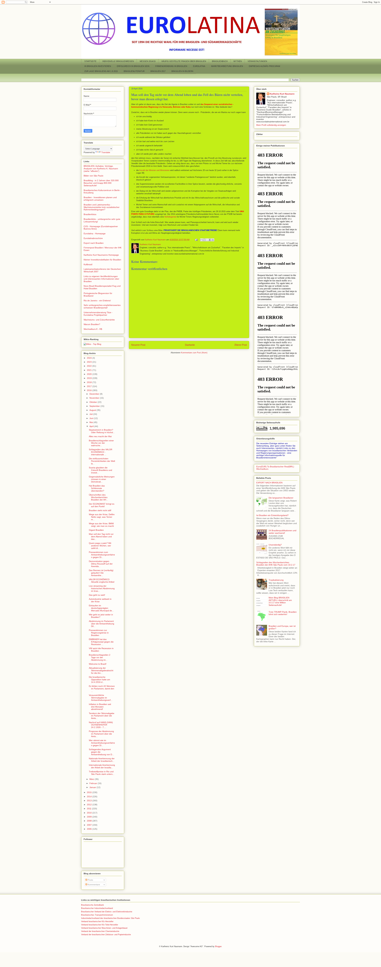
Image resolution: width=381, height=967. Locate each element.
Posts (90, 880)
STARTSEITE (90, 61)
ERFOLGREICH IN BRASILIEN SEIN (133, 66)
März (92, 779)
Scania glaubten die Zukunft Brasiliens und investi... (100, 470)
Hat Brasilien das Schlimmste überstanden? (97, 488)
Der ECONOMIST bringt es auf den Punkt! (101, 505)
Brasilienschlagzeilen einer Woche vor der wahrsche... (101, 443)
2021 (89, 370)
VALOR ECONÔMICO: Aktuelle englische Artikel (101, 580)
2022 (89, 366)
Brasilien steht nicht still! (100, 510)
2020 (89, 374)
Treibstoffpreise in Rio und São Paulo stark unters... (101, 772)
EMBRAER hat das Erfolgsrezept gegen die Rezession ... (101, 642)
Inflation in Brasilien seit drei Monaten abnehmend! (100, 706)
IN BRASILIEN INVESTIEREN (97, 66)
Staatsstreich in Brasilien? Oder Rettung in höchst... (102, 431)
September (94, 406)
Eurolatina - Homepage (95, 233)
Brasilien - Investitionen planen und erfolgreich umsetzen (100, 198)
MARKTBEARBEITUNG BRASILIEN (227, 66)
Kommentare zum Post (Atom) (194, 353)
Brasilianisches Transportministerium (97, 915)
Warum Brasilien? (92, 324)
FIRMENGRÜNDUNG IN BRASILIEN (171, 66)
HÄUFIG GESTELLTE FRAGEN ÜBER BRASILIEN (183, 61)
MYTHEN (238, 61)
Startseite (190, 345)
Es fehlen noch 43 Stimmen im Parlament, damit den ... (102, 688)
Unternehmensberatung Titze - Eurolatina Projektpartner (98, 313)
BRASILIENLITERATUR (134, 71)
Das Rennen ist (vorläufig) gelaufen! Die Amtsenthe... (101, 573)
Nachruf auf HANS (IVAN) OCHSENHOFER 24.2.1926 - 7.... (101, 725)
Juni (91, 418)
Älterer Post (240, 345)
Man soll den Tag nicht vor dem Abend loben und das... (101, 536)
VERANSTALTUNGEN (257, 61)
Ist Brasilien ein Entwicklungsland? (272, 515)
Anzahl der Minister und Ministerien (154, 170)
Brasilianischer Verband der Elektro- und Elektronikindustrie (106, 912)
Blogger (218, 946)
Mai (91, 422)
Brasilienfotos (90, 214)
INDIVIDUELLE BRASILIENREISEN (118, 61)
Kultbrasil (88, 264)
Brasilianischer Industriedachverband (97, 908)
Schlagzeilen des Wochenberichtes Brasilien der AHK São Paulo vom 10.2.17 (275, 563)
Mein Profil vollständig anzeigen (271, 125)
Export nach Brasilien (94, 243)
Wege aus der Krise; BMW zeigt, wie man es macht (101, 524)
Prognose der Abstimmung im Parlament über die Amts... (101, 734)
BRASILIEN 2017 (157, 71)
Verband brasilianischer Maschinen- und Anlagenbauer (104, 928)
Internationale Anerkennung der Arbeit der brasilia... (102, 766)
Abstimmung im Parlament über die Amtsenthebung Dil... (101, 623)
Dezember (94, 394)
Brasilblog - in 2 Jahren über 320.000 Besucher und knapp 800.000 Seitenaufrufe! (101, 183)
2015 (89, 792)
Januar (93, 787)
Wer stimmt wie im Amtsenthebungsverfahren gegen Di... (102, 743)
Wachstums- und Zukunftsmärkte (99, 320)
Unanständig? (275, 545)
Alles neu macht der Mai (100, 436)
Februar (93, 783)
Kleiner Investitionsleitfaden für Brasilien (102, 259)
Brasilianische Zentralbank (92, 905)
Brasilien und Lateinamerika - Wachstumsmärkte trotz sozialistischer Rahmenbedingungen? (102, 207)
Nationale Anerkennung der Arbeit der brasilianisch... (102, 759)
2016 (89, 390)
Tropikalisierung (276, 580)
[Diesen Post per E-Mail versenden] (201, 239)
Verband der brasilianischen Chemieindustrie (100, 931)
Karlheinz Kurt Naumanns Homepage (101, 255)
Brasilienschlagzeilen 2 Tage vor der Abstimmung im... (99, 657)
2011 (89, 808)
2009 (89, 817)
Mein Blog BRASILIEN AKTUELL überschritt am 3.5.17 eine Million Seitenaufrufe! (280, 601)
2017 (89, 386)
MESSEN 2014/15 (148, 61)
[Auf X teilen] (207, 239)
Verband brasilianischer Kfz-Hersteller (97, 921)
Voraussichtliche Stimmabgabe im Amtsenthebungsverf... (100, 697)
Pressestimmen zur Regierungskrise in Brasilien (99, 632)
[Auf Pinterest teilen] (212, 239)
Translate (105, 152)
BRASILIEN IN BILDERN (182, 71)
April (91, 426)
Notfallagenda (170, 217)
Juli (91, 414)
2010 (89, 813)
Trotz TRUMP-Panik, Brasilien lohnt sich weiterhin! (283, 613)
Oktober (93, 402)
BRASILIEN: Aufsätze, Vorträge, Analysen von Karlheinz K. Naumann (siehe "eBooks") (101, 168)
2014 (89, 796)
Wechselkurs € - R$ (93, 329)
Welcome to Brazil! (97, 664)
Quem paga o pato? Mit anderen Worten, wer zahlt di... (100, 545)
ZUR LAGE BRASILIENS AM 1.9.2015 (101, 71)
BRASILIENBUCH (220, 61)
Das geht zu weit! (97, 595)
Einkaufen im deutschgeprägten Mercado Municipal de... (101, 608)
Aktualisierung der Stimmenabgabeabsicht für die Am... (101, 670)
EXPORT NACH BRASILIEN (269, 482)
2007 (89, 825)
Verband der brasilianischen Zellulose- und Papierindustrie (106, 934)
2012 (89, 804)
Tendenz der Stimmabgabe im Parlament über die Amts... (101, 716)
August (93, 410)
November (94, 398)
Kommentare (93, 884)
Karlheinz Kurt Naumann (282, 94)
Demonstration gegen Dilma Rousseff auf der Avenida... (101, 563)
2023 (89, 362)
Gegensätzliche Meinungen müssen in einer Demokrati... (102, 479)
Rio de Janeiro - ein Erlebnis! (97, 300)
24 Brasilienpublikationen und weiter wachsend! (282, 531)
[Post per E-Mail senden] (196, 240)
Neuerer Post (138, 345)
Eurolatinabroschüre (93, 238)
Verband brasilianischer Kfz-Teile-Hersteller (99, 925)
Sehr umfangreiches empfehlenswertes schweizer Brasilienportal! (102, 306)
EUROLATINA (199, 66)
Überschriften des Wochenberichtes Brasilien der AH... (98, 497)
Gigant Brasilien (96, 530)
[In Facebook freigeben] (210, 239)
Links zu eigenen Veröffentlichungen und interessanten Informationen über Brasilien (101, 279)
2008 (89, 821)
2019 (89, 378)
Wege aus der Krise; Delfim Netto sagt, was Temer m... (102, 517)
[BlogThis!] (204, 239)
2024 (89, 358)
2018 (89, 382)
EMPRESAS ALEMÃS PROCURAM (264, 66)
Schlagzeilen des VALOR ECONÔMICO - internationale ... (100, 452)
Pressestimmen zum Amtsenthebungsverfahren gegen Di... (102, 554)
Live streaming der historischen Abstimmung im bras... (102, 588)
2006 (89, 829)
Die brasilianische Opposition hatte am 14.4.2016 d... (99, 679)
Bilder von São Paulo (93, 175)
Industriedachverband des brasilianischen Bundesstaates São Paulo (110, 918)
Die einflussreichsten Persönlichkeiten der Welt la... (102, 461)
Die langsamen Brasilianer (281, 498)
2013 (89, 800)
